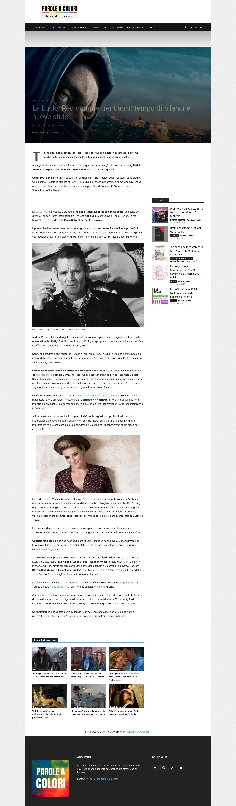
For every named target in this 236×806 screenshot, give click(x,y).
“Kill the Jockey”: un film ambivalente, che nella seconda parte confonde (47, 714)
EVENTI (96, 27)
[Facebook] (185, 27)
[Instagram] (190, 27)
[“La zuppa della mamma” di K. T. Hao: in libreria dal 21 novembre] (160, 253)
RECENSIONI (59, 27)
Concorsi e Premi (177, 220)
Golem (101, 586)
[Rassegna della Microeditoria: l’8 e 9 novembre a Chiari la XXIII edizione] (160, 273)
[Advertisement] (145, 11)
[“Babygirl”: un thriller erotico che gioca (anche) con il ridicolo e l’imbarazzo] (126, 659)
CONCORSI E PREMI (113, 27)
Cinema (36, 101)
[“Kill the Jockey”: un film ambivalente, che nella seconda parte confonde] (49, 696)
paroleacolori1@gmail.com (104, 778)
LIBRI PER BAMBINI (79, 27)
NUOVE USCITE (42, 27)
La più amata (127, 582)
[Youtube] (201, 27)
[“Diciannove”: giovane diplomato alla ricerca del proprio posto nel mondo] (88, 696)
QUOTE (152, 27)
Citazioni (174, 235)
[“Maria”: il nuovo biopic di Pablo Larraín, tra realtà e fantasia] (126, 696)
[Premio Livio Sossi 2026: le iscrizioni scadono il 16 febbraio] (160, 215)
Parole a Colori (186, 235)
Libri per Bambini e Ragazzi (181, 258)
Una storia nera (60, 586)
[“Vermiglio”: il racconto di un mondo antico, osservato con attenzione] (49, 659)
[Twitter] (196, 27)
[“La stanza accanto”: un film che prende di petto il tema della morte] (88, 659)
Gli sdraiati (43, 374)
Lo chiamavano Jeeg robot (92, 395)
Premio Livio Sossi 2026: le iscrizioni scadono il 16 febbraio (186, 212)
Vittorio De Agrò (42, 132)
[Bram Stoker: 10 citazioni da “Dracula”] (160, 234)
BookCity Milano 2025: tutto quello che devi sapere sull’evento (183, 293)
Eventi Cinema (47, 101)
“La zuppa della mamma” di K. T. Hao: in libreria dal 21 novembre (186, 250)
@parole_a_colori (137, 731)
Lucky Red (41, 211)
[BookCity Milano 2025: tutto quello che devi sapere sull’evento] (160, 296)
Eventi (173, 281)
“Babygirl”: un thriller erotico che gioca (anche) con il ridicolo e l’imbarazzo (124, 676)
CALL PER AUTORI (135, 27)
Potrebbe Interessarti (45, 640)
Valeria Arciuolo (194, 220)
